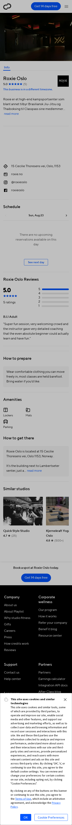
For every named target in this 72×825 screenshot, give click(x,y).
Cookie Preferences (51, 817)
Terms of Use (23, 799)
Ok (26, 817)
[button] (65, 699)
